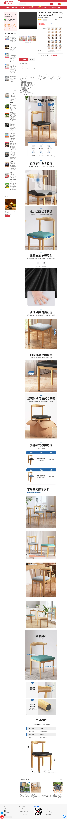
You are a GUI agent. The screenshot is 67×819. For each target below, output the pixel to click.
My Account (40, 0)
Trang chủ (7, 7)
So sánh (49, 0)
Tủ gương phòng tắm (49, 809)
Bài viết (54, 7)
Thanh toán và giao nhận (24, 811)
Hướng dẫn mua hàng (23, 809)
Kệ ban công (48, 811)
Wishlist (45, 0)
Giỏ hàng (54, 0)
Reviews (31, 59)
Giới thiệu (21, 808)
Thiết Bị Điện (38, 7)
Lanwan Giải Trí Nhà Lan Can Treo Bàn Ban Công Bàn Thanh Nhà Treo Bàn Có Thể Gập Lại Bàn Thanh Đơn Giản (25, 795)
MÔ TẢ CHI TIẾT (24, 59)
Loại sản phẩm (22, 3)
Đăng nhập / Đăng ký (60, 0)
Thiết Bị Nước (47, 7)
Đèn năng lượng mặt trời (49, 812)
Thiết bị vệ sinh (30, 7)
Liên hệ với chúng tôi (23, 814)
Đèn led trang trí (48, 814)
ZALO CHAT (36, 806)
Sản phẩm (15, 7)
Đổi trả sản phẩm (22, 813)
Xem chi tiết (7, 216)
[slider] (40, 19)
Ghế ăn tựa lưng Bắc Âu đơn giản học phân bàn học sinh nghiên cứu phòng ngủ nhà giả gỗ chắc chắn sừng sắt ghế (38, 9)
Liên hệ (60, 7)
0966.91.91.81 (8, 810)
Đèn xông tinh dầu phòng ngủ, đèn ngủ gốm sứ (10, 212)
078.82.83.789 (8, 812)
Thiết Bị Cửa (22, 7)
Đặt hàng (55, 55)
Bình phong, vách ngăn (49, 808)
